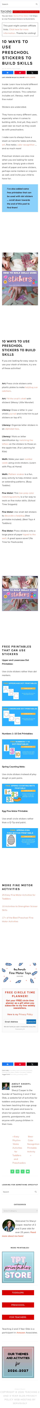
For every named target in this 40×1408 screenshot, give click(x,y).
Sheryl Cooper (30, 77)
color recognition (26, 144)
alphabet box (12, 428)
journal (12, 413)
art (3, 144)
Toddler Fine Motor (20, 1072)
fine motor (13, 1074)
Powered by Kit (20, 1029)
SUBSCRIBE (31, 1022)
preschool (29, 1070)
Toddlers (29, 1072)
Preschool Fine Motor (8, 1072)
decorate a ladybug (15, 515)
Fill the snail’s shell (16, 398)
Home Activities (21, 1070)
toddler (25, 1074)
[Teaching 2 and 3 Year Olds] (20, 15)
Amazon (21, 1332)
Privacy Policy (26, 1014)
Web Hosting (23, 1399)
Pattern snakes (16, 474)
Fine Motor (12, 1070)
